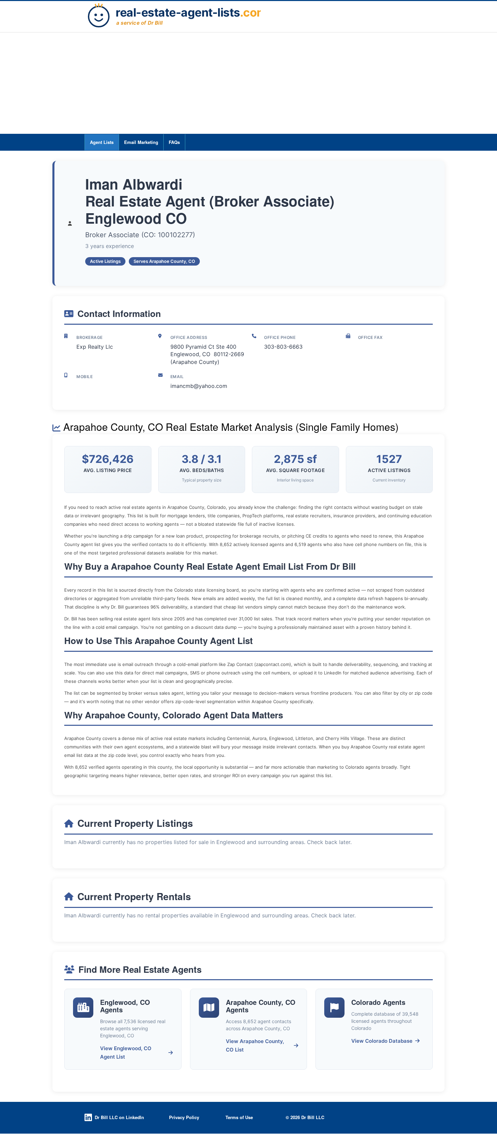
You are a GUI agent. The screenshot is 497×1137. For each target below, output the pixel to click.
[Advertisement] (248, 83)
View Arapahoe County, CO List (255, 1045)
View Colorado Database (381, 1041)
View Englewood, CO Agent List (125, 1052)
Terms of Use (239, 1117)
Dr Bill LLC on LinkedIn (119, 1117)
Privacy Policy (184, 1117)
